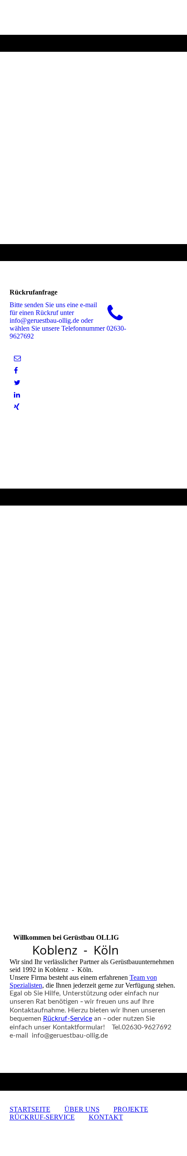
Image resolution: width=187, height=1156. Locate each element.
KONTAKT (106, 1117)
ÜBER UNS (82, 1109)
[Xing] (17, 407)
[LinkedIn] (17, 395)
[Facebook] (16, 370)
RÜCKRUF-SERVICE (42, 1117)
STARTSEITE (30, 1109)
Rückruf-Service (67, 1018)
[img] (93, 130)
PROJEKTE (131, 1109)
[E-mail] (17, 358)
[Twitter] (17, 382)
